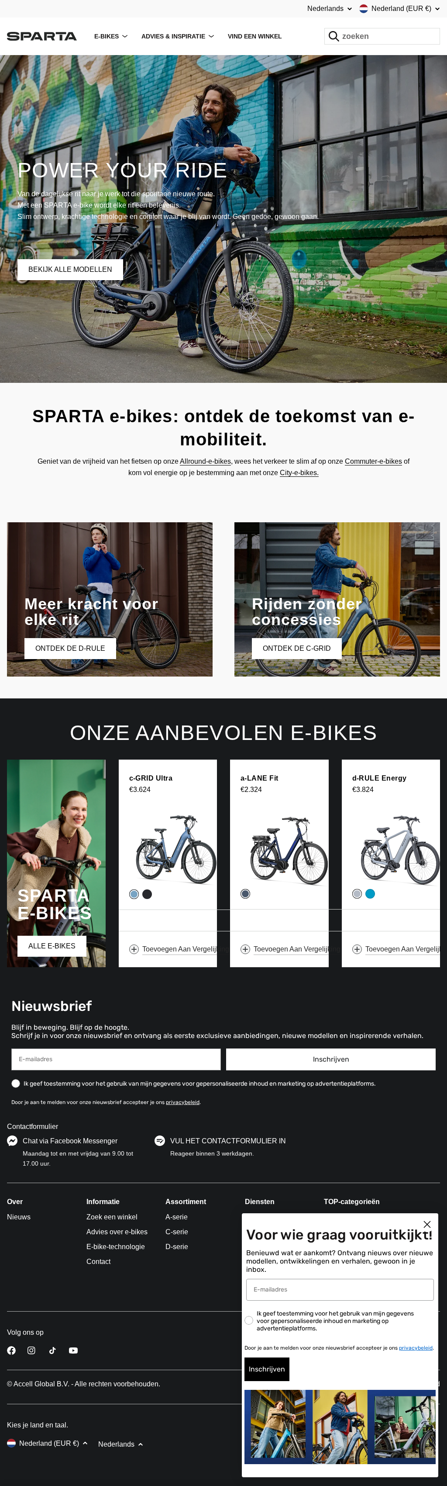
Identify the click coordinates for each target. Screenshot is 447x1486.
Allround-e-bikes (205, 461)
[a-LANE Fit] (290, 849)
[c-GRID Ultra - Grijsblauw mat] (134, 894)
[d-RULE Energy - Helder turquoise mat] (370, 894)
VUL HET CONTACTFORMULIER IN (228, 1141)
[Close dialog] (427, 1224)
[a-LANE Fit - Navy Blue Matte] (245, 894)
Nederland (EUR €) (401, 8)
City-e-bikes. (299, 472)
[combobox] (382, 36)
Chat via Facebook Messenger (70, 1141)
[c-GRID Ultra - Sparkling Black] (147, 894)
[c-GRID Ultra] (179, 849)
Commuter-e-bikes (373, 461)
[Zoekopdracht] (334, 36)
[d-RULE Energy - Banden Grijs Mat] (357, 894)
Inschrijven (331, 1059)
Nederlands (325, 8)
